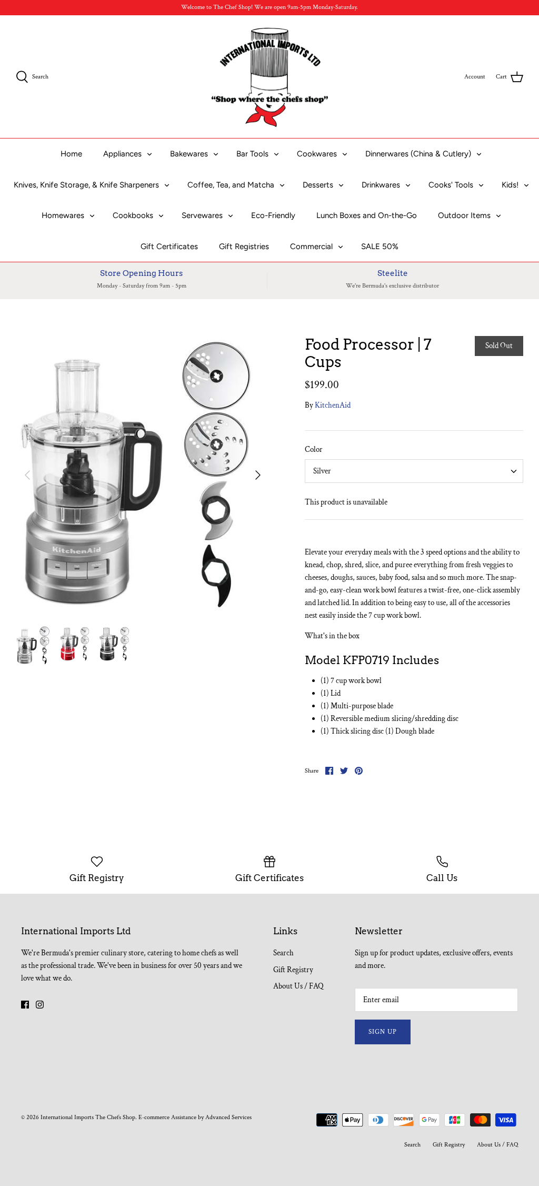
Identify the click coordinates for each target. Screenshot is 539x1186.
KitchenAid (333, 405)
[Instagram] (40, 1005)
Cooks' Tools (450, 185)
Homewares (63, 215)
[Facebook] (25, 1005)
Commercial (311, 246)
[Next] (258, 475)
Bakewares (189, 154)
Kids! (510, 185)
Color (314, 449)
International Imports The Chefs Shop (88, 1117)
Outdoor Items (464, 215)
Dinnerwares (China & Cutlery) (418, 154)
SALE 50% (379, 246)
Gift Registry (293, 970)
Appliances (122, 154)
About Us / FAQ (298, 986)
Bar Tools (252, 154)
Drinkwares (381, 185)
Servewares (202, 215)
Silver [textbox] (322, 471)
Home (71, 154)
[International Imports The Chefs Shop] (270, 77)
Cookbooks (133, 215)
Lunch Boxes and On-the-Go (366, 215)
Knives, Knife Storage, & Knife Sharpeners (86, 185)
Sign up (382, 1031)
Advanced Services (228, 1117)
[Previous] (27, 475)
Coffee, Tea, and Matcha (230, 185)
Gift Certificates (169, 246)
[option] (143, 475)
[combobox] (414, 471)
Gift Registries (244, 246)
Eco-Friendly (273, 215)
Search (283, 953)
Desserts (318, 185)
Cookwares (317, 154)
